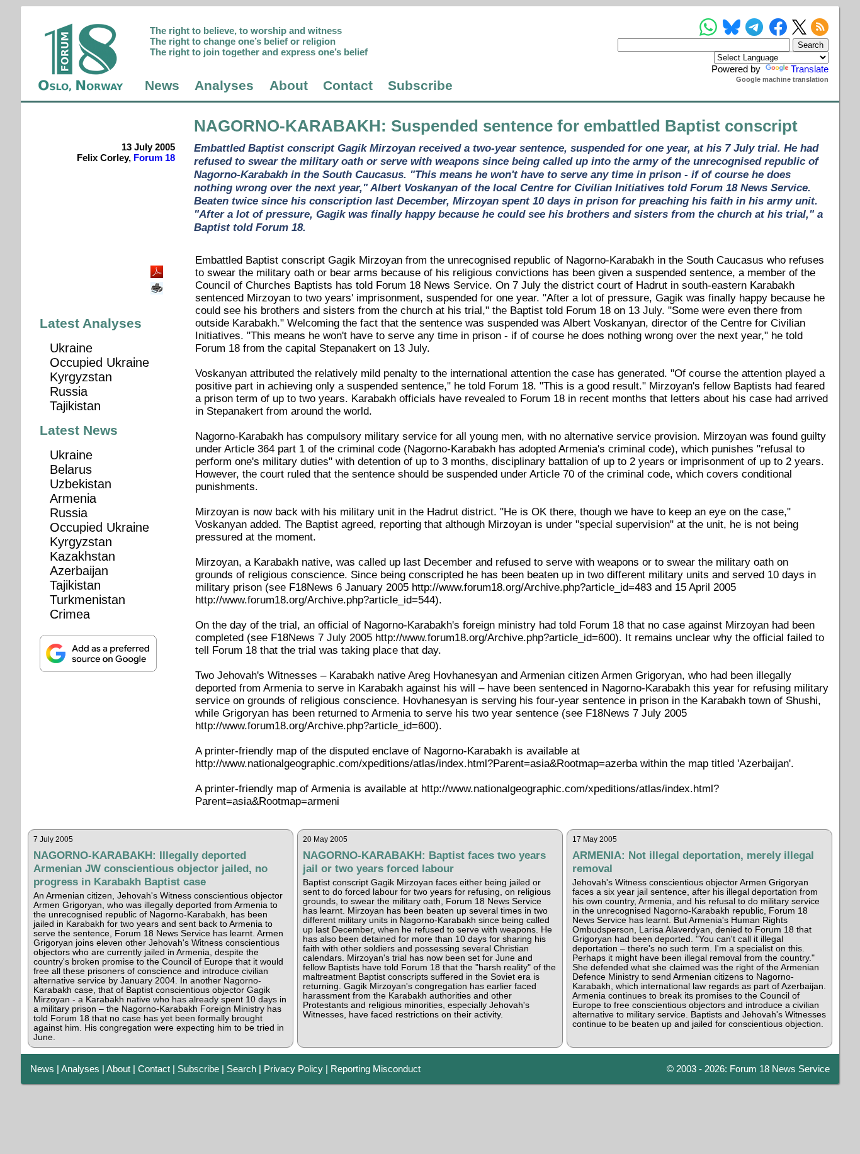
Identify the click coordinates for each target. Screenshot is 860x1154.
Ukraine (71, 348)
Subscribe (420, 85)
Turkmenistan (87, 600)
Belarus (71, 469)
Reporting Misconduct (376, 1068)
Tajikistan (75, 406)
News (162, 85)
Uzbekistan (80, 484)
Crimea (70, 614)
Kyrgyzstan (81, 377)
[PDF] (158, 268)
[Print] (158, 283)
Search (241, 1068)
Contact (348, 85)
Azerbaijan (79, 571)
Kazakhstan (82, 556)
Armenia (73, 498)
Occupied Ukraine (99, 362)
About (288, 85)
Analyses (224, 85)
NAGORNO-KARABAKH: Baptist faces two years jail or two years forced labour (424, 862)
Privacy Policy (293, 1068)
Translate (810, 69)
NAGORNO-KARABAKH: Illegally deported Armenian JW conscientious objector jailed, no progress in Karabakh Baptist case (150, 868)
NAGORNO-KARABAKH (287, 126)
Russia (69, 391)
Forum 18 (154, 157)
